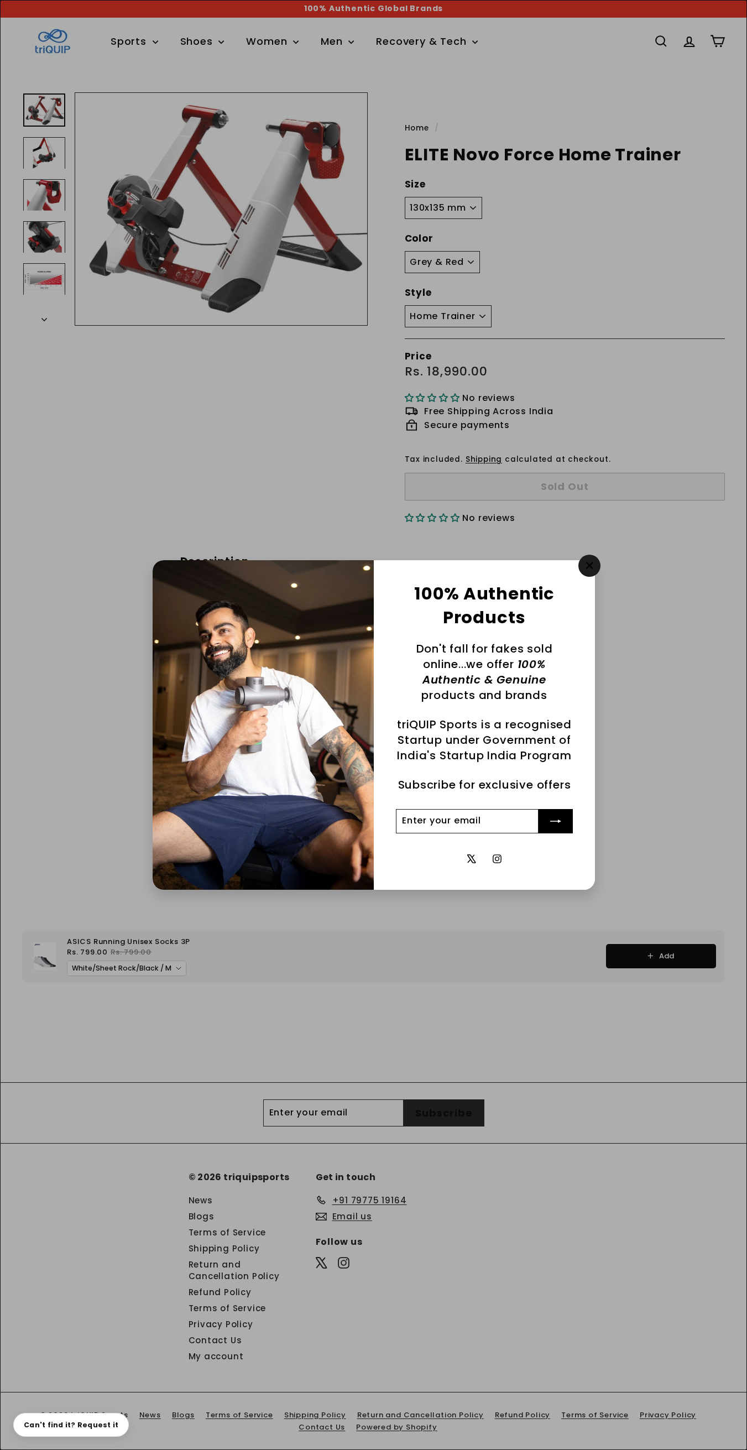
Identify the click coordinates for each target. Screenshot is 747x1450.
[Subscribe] (556, 821)
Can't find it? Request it (71, 1425)
